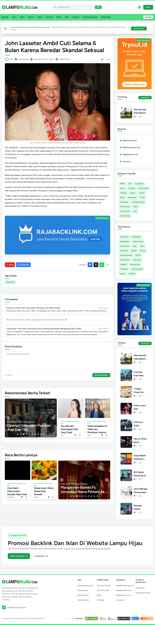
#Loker (122, 274)
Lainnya (148, 17)
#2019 (138, 255)
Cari (98, 7)
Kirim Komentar (101, 375)
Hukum (31, 17)
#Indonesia (136, 237)
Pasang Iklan (106, 17)
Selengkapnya (39, 556)
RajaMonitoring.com (131, 147)
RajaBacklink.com (130, 154)
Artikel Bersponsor (90, 17)
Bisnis (40, 17)
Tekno (22, 17)
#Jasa (142, 246)
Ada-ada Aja (125, 216)
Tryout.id (126, 161)
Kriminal (49, 17)
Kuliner (141, 193)
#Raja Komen (125, 260)
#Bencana (137, 260)
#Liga (135, 246)
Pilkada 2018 (125, 207)
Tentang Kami (83, 600)
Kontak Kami (83, 595)
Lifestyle (75, 17)
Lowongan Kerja (138, 202)
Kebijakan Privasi (143, 593)
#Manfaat (124, 251)
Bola (66, 17)
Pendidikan (124, 202)
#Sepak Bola (124, 246)
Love (14, 17)
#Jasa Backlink (137, 269)
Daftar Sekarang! (138, 28)
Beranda (5, 17)
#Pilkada (132, 274)
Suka (11, 265)
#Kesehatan (124, 241)
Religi (122, 197)
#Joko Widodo (138, 241)
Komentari (24, 265)
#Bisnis (143, 251)
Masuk (148, 7)
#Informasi (10, 282)
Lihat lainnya (145, 97)
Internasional (143, 188)
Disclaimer (140, 588)
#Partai (133, 251)
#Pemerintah (135, 264)
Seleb (135, 207)
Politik (58, 17)
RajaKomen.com (130, 140)
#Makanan (124, 269)
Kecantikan (132, 197)
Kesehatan (139, 184)
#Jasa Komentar (126, 255)
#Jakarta (123, 264)
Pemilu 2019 (124, 211)
